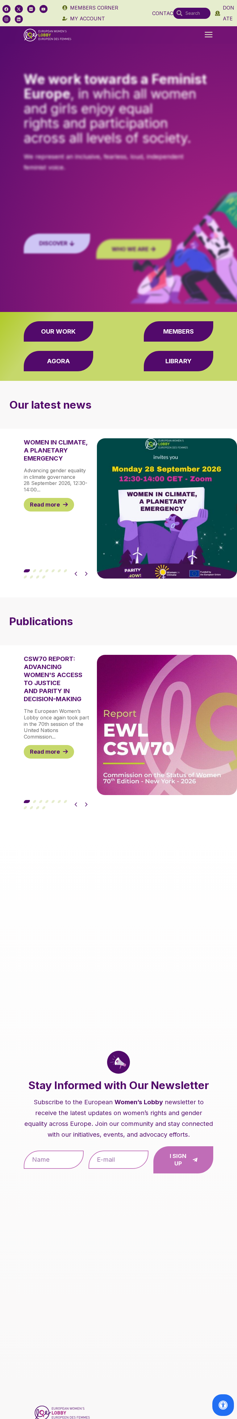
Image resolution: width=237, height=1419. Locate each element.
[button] (208, 35)
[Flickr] (31, 9)
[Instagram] (6, 19)
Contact (164, 13)
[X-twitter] (19, 9)
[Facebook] (6, 9)
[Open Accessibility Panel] (223, 1405)
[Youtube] (44, 9)
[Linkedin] (19, 19)
